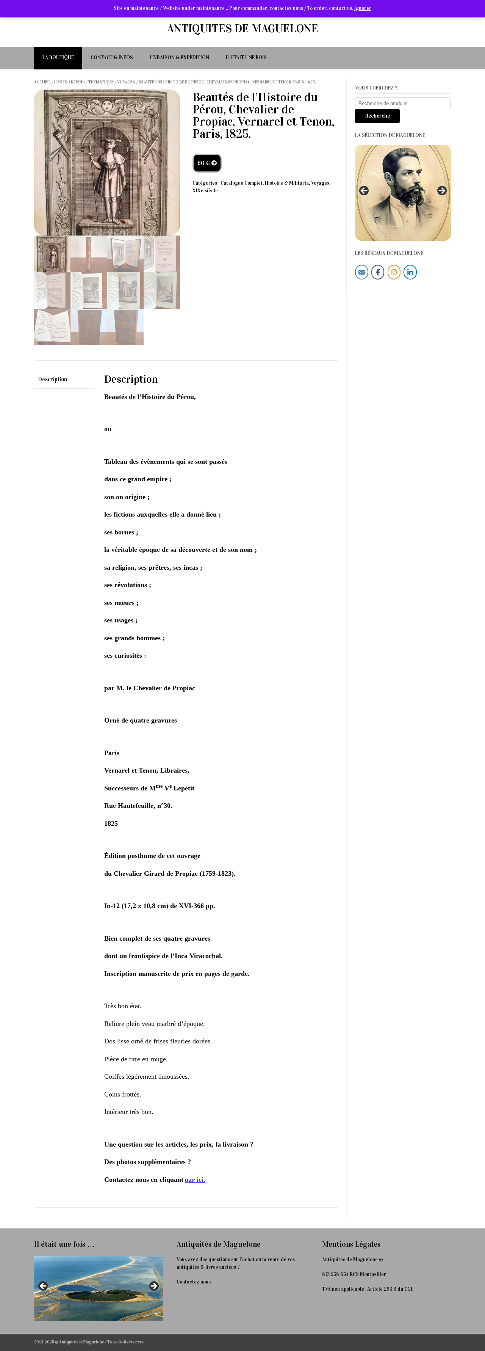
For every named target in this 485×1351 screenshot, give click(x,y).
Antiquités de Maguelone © (352, 1260)
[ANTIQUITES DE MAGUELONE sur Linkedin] (410, 272)
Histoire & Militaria (287, 183)
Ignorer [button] (362, 8)
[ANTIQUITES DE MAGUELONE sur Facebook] (378, 272)
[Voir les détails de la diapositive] (403, 193)
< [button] (364, 191)
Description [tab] (52, 379)
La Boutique (58, 58)
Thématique (101, 82)
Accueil (42, 82)
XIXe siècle (205, 191)
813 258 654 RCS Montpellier (354, 1274)
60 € (204, 163)
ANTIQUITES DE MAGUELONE (242, 28)
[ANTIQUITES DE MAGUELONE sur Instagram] (394, 272)
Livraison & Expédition (179, 58)
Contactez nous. (194, 1282)
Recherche (377, 116)
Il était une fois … (249, 58)
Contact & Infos (112, 58)
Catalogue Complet (242, 183)
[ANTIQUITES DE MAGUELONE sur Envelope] (361, 272)
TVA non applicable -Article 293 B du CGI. (367, 1289)
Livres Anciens (69, 82)
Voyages (126, 82)
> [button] (441, 191)
